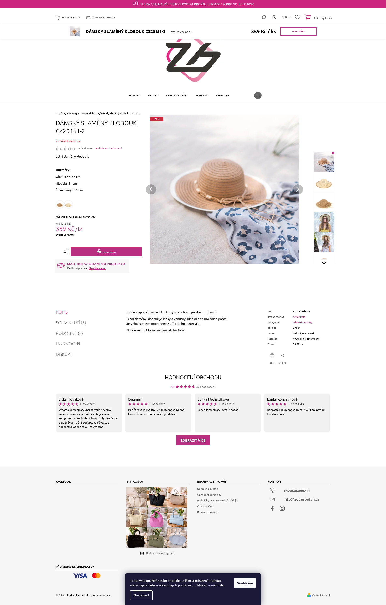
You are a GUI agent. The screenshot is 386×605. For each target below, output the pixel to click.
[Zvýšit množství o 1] (68, 249)
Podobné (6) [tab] (69, 332)
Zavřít (288, 355)
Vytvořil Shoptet (321, 595)
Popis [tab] (62, 311)
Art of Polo (299, 316)
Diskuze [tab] (64, 354)
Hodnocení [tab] (68, 343)
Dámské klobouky (302, 322)
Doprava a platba (207, 488)
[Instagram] (282, 508)
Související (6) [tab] (71, 322)
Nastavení (141, 595)
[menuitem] (134, 95)
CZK (285, 17)
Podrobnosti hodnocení (109, 148)
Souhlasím (245, 583)
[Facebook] (272, 508)
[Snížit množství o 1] (68, 254)
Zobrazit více (193, 440)
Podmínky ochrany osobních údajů (217, 500)
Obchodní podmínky (209, 494)
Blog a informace (207, 512)
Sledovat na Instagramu (160, 553)
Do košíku (298, 31)
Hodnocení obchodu (193, 377)
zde (221, 585)
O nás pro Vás (205, 506)
